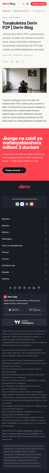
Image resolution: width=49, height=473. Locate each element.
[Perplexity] (27, 204)
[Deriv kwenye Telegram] (39, 288)
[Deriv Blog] (8, 3)
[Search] (23, 4)
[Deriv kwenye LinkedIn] (34, 288)
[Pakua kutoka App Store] (14, 309)
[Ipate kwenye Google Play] (35, 309)
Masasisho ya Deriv (21, 11)
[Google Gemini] (22, 204)
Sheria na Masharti (25, 431)
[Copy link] (22, 61)
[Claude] (32, 204)
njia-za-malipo (14, 17)
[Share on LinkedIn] (17, 61)
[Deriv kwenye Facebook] (10, 288)
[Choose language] (27, 4)
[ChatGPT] (17, 204)
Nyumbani (6, 11)
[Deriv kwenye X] (15, 288)
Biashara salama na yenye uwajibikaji (24, 434)
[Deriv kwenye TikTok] (29, 288)
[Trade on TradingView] (24, 322)
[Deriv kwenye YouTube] (24, 288)
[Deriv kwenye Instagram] (20, 288)
